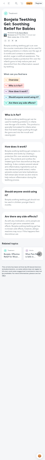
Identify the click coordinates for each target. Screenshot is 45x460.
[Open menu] (8, 3)
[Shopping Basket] (22, 3)
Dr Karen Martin (22, 33)
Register (39, 3)
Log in (29, 3)
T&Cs (3, 275)
